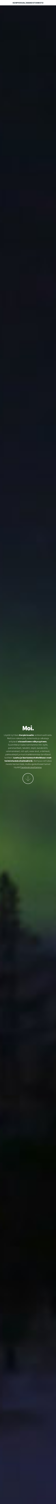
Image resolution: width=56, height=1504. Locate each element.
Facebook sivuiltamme (31, 767)
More (28, 778)
